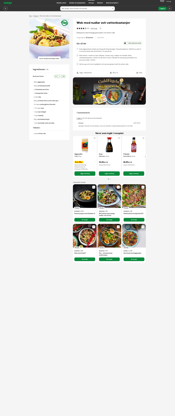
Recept (36, 16)
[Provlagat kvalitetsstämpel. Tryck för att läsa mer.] (64, 23)
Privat (162, 1)
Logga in (162, 8)
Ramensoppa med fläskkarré (84, 213)
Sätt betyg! (94, 28)
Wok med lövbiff (80, 253)
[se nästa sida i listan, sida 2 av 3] (145, 156)
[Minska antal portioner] (56, 76)
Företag (168, 1)
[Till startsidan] (8, 3)
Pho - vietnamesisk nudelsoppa (105, 254)
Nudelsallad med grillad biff (133, 213)
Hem (30, 16)
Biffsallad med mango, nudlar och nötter (107, 214)
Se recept (85, 220)
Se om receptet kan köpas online (49, 58)
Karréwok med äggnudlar (132, 253)
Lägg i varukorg (85, 173)
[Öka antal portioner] (64, 76)
